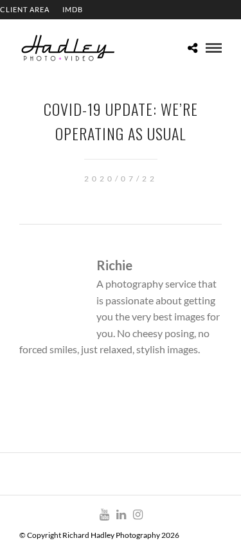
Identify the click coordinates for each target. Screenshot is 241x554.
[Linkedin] (121, 514)
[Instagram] (137, 514)
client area (24, 9)
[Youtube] (104, 514)
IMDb (72, 9)
